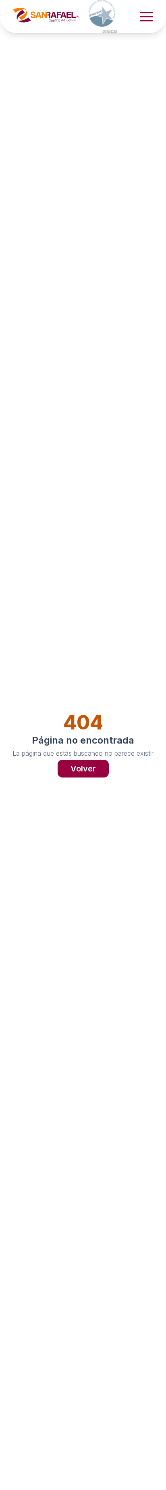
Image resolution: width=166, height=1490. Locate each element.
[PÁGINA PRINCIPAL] (69, 16)
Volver (83, 768)
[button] (146, 16)
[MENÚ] (146, 16)
